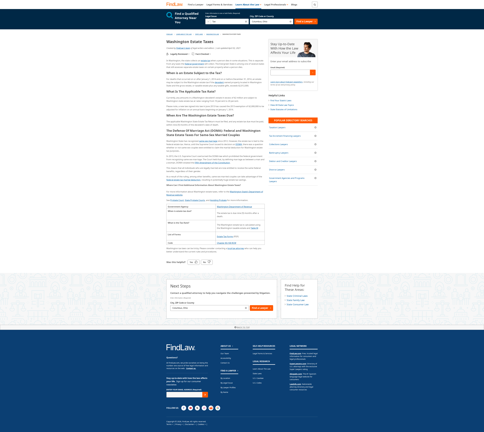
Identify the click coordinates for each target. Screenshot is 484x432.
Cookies (201, 424)
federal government (194, 63)
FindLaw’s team (183, 48)
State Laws (199, 34)
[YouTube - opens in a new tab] (190, 408)
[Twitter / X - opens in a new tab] (197, 408)
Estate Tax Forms (225, 236)
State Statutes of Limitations (283, 109)
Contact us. (191, 368)
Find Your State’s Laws (280, 100)
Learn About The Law (184, 34)
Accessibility (226, 358)
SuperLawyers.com (298, 363)
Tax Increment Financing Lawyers (285, 136)
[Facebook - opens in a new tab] (183, 408)
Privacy (178, 424)
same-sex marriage (208, 141)
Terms (169, 424)
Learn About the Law (261, 369)
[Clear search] (246, 21)
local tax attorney (236, 248)
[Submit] (313, 72)
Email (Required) (277, 67)
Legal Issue (211, 16)
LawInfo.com (295, 384)
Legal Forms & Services (262, 353)
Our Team (225, 353)
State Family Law (296, 300)
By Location (225, 378)
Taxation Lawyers (277, 127)
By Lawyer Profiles (228, 387)
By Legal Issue (227, 383)
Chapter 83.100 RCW (226, 243)
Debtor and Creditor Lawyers (283, 161)
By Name (224, 392)
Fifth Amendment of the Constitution (212, 162)
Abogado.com (296, 374)
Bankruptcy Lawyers (278, 152)
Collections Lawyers (278, 144)
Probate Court (177, 200)
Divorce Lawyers (277, 169)
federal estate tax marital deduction (183, 179)
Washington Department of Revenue (234, 206)
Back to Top (243, 327)
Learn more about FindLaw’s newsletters (286, 82)
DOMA (239, 144)
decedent (219, 82)
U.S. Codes (257, 383)
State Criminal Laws (297, 295)
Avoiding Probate (218, 200)
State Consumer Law (298, 304)
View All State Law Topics (282, 105)
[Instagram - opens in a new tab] (204, 408)
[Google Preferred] (217, 408)
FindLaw (169, 34)
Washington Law (212, 34)
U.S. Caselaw (258, 378)
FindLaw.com (295, 353)
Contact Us (225, 363)
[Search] (315, 4)
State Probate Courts (195, 200)
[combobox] (227, 21)
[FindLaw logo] (176, 4)
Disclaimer (189, 424)
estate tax (205, 60)
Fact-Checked (202, 54)
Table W (254, 228)
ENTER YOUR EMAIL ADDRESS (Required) (184, 389)
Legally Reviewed (179, 54)
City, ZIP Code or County (262, 16)
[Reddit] (210, 408)
